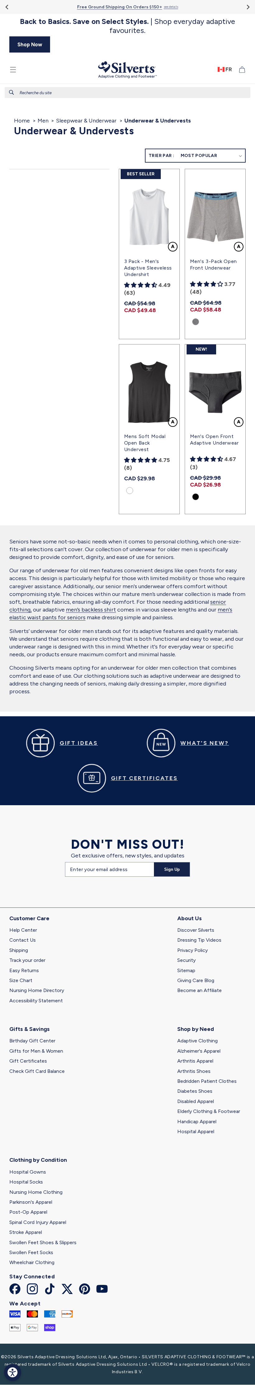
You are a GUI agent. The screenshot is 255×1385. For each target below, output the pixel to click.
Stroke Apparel (25, 1232)
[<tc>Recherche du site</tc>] (11, 92)
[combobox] (127, 92)
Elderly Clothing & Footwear (208, 1111)
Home (22, 120)
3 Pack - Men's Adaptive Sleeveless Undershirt (148, 267)
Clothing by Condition (38, 1159)
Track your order (27, 960)
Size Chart (20, 980)
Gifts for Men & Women (36, 1051)
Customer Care (29, 918)
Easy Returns (24, 970)
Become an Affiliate (199, 990)
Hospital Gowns (27, 1172)
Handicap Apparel (196, 1121)
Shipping (18, 950)
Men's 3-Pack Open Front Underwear (213, 264)
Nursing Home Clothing (36, 1192)
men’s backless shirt (91, 609)
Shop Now (29, 44)
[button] (13, 69)
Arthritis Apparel (195, 1061)
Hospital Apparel (195, 1131)
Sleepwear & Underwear (86, 120)
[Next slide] (247, 7)
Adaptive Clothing (197, 1041)
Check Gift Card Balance (37, 1071)
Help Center (23, 930)
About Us (189, 918)
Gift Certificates (28, 1061)
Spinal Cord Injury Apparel (37, 1222)
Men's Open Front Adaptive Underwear (214, 439)
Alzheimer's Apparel (198, 1051)
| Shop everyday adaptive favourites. (127, 26)
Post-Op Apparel (28, 1212)
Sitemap (186, 970)
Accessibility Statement (36, 1001)
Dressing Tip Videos (199, 940)
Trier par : (161, 155)
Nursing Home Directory (36, 990)
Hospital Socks (26, 1182)
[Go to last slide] (7, 7)
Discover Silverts (195, 930)
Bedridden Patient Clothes (207, 1081)
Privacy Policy (192, 950)
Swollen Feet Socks (31, 1252)
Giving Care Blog (195, 980)
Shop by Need (195, 1029)
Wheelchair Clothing (31, 1262)
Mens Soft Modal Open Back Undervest (145, 442)
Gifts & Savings (29, 1029)
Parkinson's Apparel (30, 1202)
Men (43, 120)
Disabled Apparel (195, 1101)
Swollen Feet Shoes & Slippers (42, 1242)
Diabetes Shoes (194, 1091)
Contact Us (22, 940)
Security (186, 960)
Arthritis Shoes (194, 1071)
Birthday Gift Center (32, 1041)
